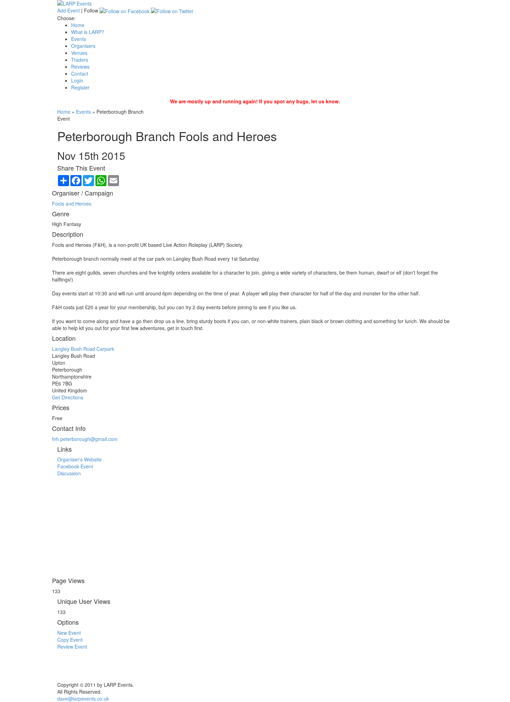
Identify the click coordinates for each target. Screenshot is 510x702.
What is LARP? (87, 31)
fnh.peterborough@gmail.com (85, 438)
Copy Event (70, 639)
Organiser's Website (79, 459)
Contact (79, 73)
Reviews (80, 66)
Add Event (68, 10)
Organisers (83, 45)
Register (80, 87)
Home (77, 24)
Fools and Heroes (71, 203)
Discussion (69, 473)
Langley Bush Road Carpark (83, 348)
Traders (79, 59)
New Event (69, 632)
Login (77, 80)
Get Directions (67, 397)
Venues (79, 52)
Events (78, 38)
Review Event (72, 646)
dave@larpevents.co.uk (83, 698)
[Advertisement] (255, 525)
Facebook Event (75, 466)
